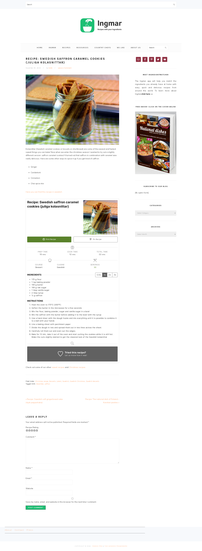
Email (29, 478)
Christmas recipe (41, 381)
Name (29, 468)
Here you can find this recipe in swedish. (44, 192)
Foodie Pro (97, 546)
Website (29, 488)
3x (115, 274)
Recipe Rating (32, 427)
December (40, 384)
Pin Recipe (97, 239)
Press (30, 530)
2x (110, 274)
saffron (47, 384)
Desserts (52, 381)
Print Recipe (50, 239)
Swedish (65, 381)
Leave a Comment (65, 68)
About (8, 530)
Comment (31, 437)
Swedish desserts (92, 381)
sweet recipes (58, 367)
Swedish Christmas (77, 381)
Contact (19, 530)
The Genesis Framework (116, 546)
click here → (147, 94)
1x (105, 274)
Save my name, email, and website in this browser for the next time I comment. (61, 502)
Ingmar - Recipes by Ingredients (101, 25)
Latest (59, 381)
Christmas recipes (77, 367)
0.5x (99, 274)
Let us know (70, 355)
